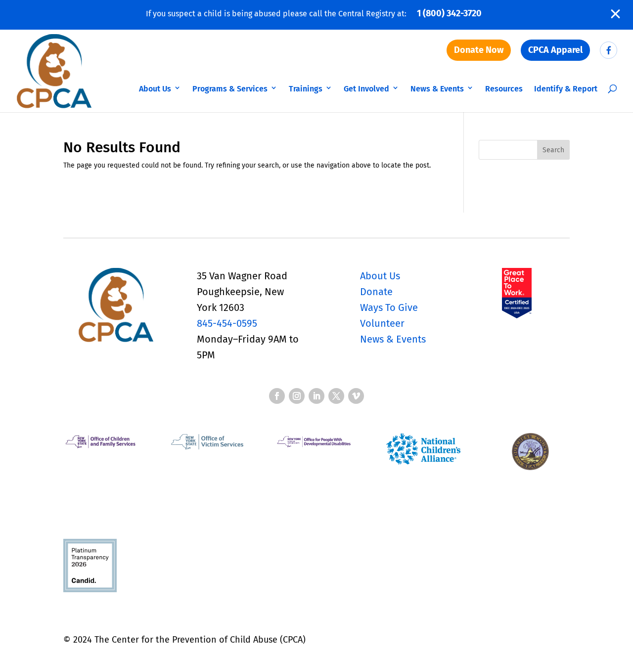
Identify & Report (565, 88)
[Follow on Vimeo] (356, 396)
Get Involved (366, 88)
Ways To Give (389, 307)
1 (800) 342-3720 (449, 13)
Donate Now (478, 49)
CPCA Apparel (555, 49)
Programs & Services (230, 88)
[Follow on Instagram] (297, 396)
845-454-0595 (227, 323)
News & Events (437, 88)
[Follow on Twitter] (336, 396)
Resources (504, 88)
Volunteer (382, 323)
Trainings (305, 88)
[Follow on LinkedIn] (316, 396)
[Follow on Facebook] (277, 396)
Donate (376, 292)
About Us (155, 88)
